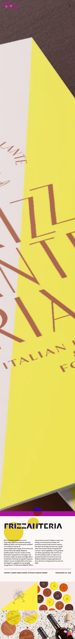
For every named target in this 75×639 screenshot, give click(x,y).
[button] (70, 6)
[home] (11, 5)
